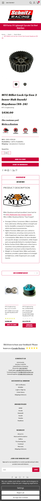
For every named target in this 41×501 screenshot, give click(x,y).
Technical (20, 444)
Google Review (18, 348)
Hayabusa (20, 420)
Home (3, 34)
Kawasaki (20, 413)
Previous (3, 61)
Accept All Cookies (20, 497)
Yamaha (20, 418)
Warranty (20, 446)
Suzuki (20, 415)
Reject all (20, 493)
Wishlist (20, 387)
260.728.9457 (10, 2)
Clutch (9, 34)
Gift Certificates (20, 385)
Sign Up (23, 390)
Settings (20, 488)
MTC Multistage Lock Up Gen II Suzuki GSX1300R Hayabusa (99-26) (28, 313)
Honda (20, 410)
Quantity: (5, 149)
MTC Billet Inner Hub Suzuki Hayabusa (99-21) (11, 312)
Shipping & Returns (20, 395)
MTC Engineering (8, 107)
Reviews (20, 182)
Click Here (20, 27)
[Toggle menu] (3, 4)
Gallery (20, 439)
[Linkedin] (14, 170)
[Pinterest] (16, 170)
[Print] (8, 170)
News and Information (20, 436)
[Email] (5, 170)
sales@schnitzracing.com (23, 370)
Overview (20, 177)
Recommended (20, 273)
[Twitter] (11, 170)
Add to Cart (12, 325)
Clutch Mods (17, 34)
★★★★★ (32, 348)
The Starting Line (20, 441)
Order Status (20, 392)
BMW (20, 408)
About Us (20, 434)
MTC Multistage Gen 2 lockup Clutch (18, 214)
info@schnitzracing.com (25, 374)
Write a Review (10, 124)
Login (17, 390)
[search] (30, 2)
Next (37, 61)
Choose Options (29, 325)
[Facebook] (3, 170)
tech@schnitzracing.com (25, 372)
